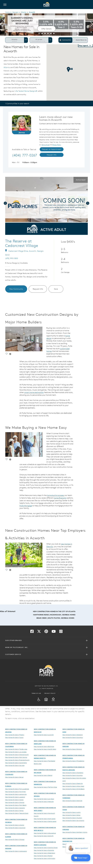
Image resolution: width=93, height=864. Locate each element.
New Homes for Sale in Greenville (72, 783)
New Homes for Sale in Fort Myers (15, 791)
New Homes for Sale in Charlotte (44, 850)
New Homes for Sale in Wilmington (44, 858)
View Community (16, 289)
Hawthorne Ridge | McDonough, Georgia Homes (54, 615)
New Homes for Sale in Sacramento (16, 763)
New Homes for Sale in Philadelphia (73, 761)
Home (7, 12)
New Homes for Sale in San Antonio (73, 820)
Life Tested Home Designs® (26, 91)
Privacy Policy (50, 693)
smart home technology (34, 392)
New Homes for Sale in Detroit (43, 775)
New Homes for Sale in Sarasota (15, 808)
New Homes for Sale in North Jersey (44, 819)
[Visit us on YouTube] (54, 632)
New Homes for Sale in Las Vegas (44, 799)
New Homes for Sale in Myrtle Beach (73, 789)
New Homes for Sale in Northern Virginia (74, 832)
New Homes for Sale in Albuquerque (45, 833)
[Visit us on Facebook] (32, 632)
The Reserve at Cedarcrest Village (21, 243)
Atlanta (23, 12)
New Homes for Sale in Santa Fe (43, 836)
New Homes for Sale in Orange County (17, 754)
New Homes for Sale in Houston (72, 818)
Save (56, 289)
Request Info (38, 289)
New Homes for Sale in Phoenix (14, 735)
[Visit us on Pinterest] (46, 632)
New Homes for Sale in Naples (14, 800)
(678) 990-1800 (11, 258)
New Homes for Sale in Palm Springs (16, 757)
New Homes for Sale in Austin (71, 812)
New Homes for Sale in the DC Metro (45, 749)
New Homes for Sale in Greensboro (44, 853)
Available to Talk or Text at (24, 149)
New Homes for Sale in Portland (72, 749)
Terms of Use (36, 693)
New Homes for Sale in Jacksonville (15, 794)
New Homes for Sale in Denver (14, 777)
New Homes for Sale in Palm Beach (15, 805)
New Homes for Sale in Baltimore (44, 746)
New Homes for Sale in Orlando (14, 802)
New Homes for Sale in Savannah (15, 828)
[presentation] (1, 24)
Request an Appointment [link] (51, 149)
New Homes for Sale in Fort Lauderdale (17, 789)
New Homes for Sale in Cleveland (72, 735)
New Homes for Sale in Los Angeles (15, 752)
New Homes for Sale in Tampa (14, 810)
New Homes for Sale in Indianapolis (16, 851)
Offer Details (46, 29)
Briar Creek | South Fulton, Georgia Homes (55, 618)
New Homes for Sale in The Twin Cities (45, 787)
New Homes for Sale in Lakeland (15, 797)
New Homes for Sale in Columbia (72, 775)
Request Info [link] (51, 155)
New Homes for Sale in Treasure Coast (16, 813)
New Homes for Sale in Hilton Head (73, 786)
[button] (39, 33)
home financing (60, 498)
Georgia (15, 12)
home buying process (55, 495)
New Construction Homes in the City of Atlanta (54, 611)
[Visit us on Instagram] (60, 632)
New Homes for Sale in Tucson (14, 737)
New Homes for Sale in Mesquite (44, 801)
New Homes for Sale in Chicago (14, 839)
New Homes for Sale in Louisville (44, 735)
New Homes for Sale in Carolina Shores (46, 847)
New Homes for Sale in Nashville (72, 800)
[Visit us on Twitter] (39, 632)
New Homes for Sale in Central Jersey (45, 821)
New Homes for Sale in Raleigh (43, 856)
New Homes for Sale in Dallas (71, 815)
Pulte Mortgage (26, 505)
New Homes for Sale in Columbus (72, 737)
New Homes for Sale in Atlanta (14, 825)
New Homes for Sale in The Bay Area (16, 749)
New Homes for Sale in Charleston (72, 773)
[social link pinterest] (31, 233)
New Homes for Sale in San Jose (14, 765)
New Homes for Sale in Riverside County (17, 760)
